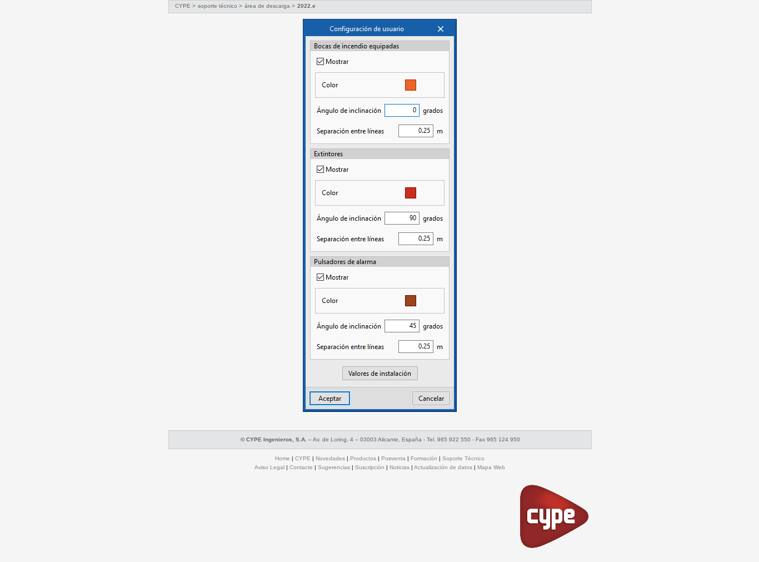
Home (282, 458)
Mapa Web (491, 467)
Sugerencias (334, 467)
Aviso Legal (269, 467)
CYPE (183, 6)
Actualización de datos (443, 467)
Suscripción (370, 467)
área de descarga (268, 6)
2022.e (306, 6)
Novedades (330, 458)
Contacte (301, 467)
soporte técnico (217, 6)
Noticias (400, 467)
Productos (363, 458)
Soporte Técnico (463, 458)
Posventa (393, 458)
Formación (424, 458)
